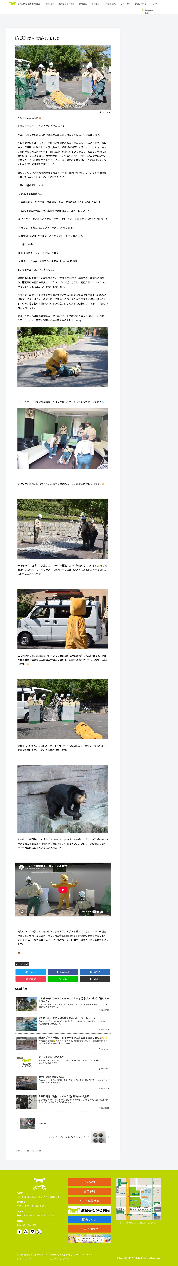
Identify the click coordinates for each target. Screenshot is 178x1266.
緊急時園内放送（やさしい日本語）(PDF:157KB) (72, 1254)
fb (19, 1231)
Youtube (26, 1231)
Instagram (32, 1231)
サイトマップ (25, 1259)
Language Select (147, 11)
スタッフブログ (23, 964)
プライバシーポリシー (61, 1259)
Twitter (39, 1231)
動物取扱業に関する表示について (33, 1254)
